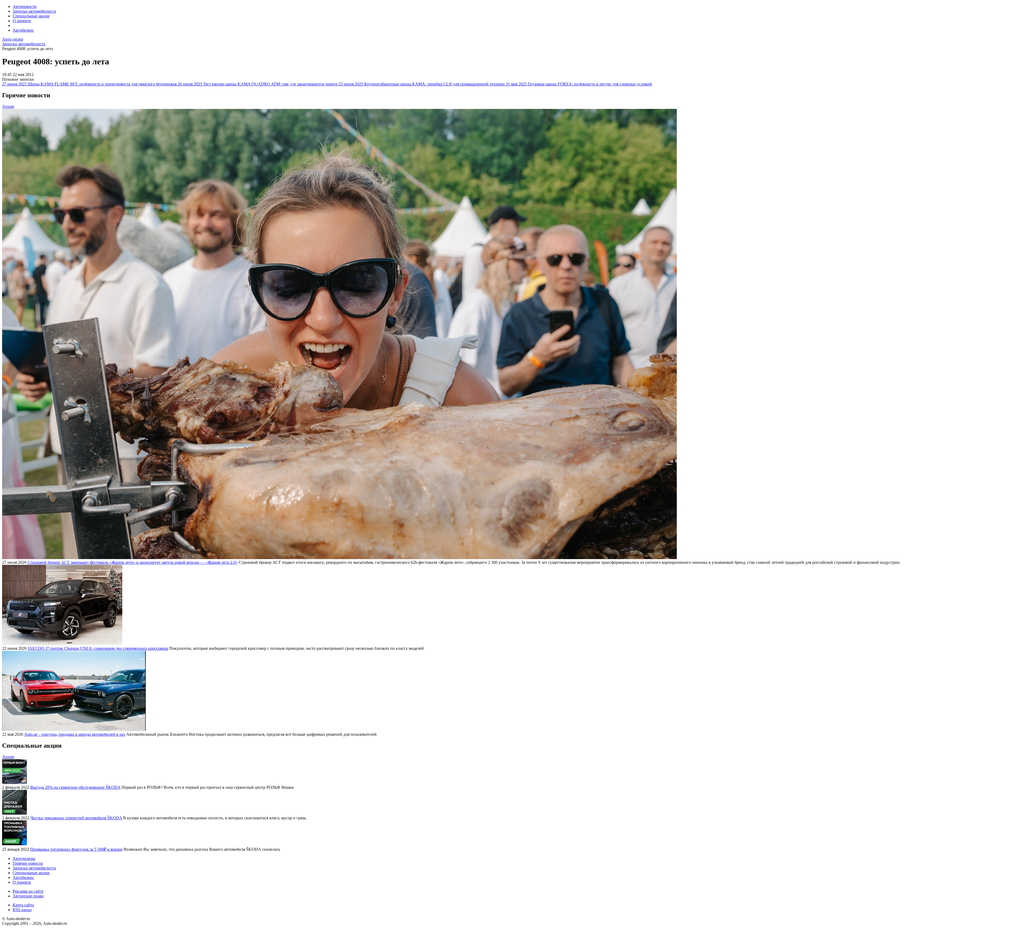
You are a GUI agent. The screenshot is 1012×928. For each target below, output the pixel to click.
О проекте (22, 20)
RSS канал (22, 909)
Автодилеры (24, 858)
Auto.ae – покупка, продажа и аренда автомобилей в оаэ (74, 734)
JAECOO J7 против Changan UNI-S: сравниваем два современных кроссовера (98, 648)
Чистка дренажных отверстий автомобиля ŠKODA (76, 818)
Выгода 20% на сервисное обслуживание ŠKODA (75, 787)
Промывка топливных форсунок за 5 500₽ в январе (76, 849)
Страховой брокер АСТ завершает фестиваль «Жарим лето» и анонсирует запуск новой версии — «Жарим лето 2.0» (132, 562)
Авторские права (28, 896)
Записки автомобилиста (34, 11)
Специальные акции (31, 16)
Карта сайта (23, 905)
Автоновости (25, 6)
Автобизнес (23, 30)
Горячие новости (28, 863)
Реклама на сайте (28, 891)
